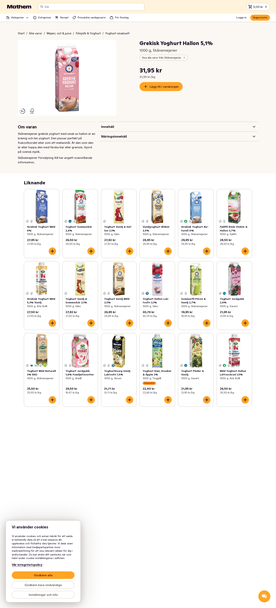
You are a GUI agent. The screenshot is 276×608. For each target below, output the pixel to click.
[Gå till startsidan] (19, 7)
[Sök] (42, 7)
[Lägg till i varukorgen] (52, 251)
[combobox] (93, 6)
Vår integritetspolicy (27, 565)
